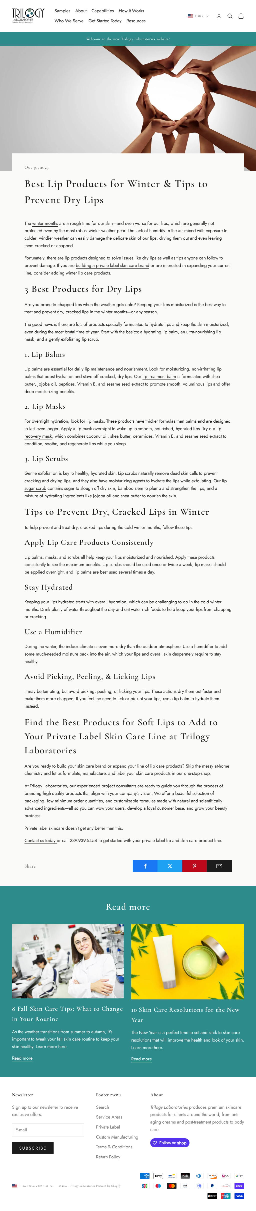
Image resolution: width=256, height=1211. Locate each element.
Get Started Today (105, 21)
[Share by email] (219, 866)
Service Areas (109, 1117)
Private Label (108, 1127)
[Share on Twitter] (170, 866)
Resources (136, 21)
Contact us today (40, 840)
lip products (76, 258)
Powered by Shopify (108, 1185)
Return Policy (108, 1157)
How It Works (131, 11)
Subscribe (33, 1148)
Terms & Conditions (114, 1147)
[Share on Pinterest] (194, 866)
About (80, 11)
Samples (62, 11)
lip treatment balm (159, 376)
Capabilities (103, 11)
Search (102, 1107)
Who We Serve (69, 21)
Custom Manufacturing (117, 1137)
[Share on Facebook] (145, 866)
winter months (45, 223)
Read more (22, 1058)
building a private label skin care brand (112, 265)
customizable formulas (135, 801)
